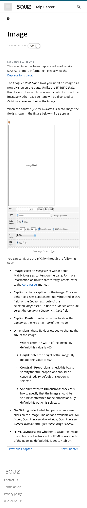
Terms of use (12, 487)
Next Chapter (69, 449)
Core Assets (30, 284)
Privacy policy (13, 494)
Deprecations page (19, 75)
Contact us (11, 480)
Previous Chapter (20, 449)
